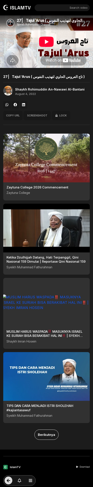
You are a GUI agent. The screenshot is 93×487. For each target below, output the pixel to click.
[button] (7, 105)
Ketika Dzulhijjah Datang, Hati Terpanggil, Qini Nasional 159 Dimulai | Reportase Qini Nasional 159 (46, 259)
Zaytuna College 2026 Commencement (37, 187)
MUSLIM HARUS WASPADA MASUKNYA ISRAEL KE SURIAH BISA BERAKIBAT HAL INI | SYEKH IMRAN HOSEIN (44, 335)
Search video (79, 7)
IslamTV (15, 467)
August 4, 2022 (25, 93)
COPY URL (13, 115)
